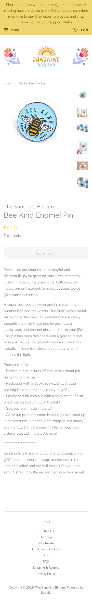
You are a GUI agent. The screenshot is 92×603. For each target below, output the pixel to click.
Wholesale (46, 543)
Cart (84, 30)
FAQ (46, 561)
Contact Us (46, 531)
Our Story (46, 537)
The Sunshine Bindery (50, 587)
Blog (46, 555)
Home (7, 83)
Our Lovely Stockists (46, 549)
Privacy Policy (46, 574)
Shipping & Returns (46, 567)
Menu (14, 30)
